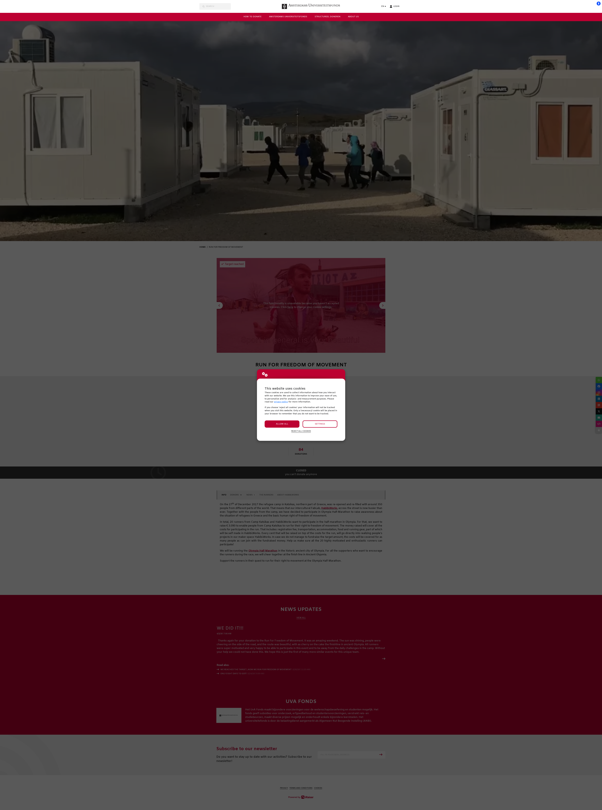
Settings (320, 424)
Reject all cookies (301, 431)
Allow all (282, 424)
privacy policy (281, 402)
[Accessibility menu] (598, 3)
